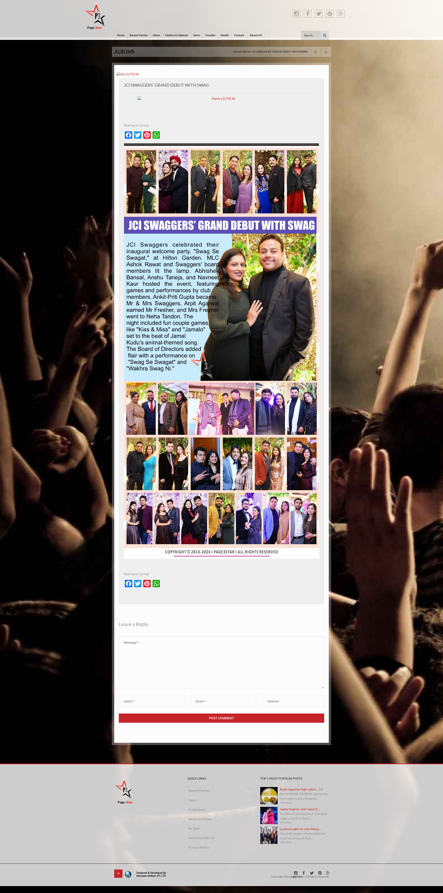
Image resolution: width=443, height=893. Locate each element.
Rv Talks (194, 828)
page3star (297, 876)
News (156, 35)
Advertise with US (201, 838)
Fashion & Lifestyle (176, 35)
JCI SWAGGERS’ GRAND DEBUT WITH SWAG (166, 85)
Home (120, 35)
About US (256, 35)
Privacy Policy (199, 847)
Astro (196, 35)
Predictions (197, 809)
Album (246, 51)
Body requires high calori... (299, 789)
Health (225, 35)
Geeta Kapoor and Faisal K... (300, 809)
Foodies (210, 35)
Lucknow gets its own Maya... (300, 829)
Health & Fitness (200, 819)
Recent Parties (139, 35)
